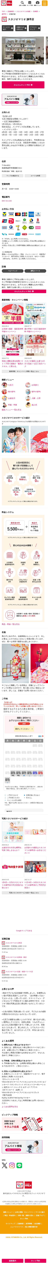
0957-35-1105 (7, 201)
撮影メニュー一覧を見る (11, 410)
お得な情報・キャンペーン (24, 1212)
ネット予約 (35, 1261)
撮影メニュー (8, 1212)
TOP (3, 11)
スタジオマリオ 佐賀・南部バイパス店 (19, 971)
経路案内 (12, 1261)
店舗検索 (10, 11)
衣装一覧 (21, 1215)
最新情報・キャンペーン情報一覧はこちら (24, 371)
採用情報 (29, 1223)
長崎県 (35, 11)
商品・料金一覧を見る (11, 624)
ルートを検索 (35, 176)
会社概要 (37, 1223)
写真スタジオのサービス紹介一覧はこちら (24, 893)
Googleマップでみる (24, 931)
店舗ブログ (40, 1215)
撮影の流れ (30, 1215)
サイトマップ (10, 1223)
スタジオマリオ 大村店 (14, 943)
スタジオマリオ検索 (23, 11)
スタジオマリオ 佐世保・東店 (16, 957)
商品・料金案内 (9, 1215)
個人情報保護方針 (31, 1227)
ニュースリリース (16, 1227)
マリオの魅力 (40, 1212)
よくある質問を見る (10, 1107)
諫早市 (4, 14)
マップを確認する (12, 176)
